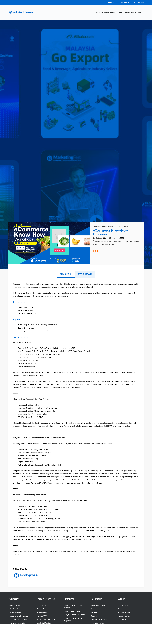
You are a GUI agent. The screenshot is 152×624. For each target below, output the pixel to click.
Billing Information (98, 605)
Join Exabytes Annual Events (130, 12)
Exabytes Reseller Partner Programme (73, 619)
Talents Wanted (15, 612)
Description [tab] (66, 274)
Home (95, 227)
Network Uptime (124, 616)
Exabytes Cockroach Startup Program (74, 606)
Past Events (101, 227)
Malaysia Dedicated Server (46, 619)
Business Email (42, 612)
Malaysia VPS (42, 616)
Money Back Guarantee (99, 619)
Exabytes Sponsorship (72, 611)
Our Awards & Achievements (20, 609)
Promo (93, 609)
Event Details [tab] (85, 274)
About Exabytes (15, 605)
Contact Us (122, 619)
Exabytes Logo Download (19, 616)
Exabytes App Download (19, 619)
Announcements (124, 609)
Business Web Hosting (45, 609)
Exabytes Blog (123, 605)
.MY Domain (41, 605)
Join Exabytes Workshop (106, 12)
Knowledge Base (124, 612)
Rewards (94, 616)
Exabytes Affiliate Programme (75, 615)
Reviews (94, 612)
